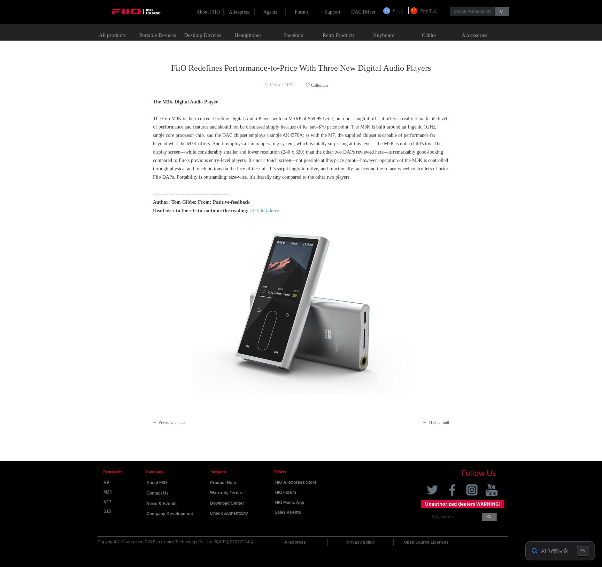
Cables (429, 35)
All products (112, 35)
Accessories (474, 35)
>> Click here (264, 210)
